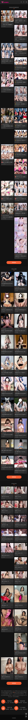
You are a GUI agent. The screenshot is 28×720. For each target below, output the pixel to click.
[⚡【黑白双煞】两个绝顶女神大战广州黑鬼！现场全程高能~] (20, 148)
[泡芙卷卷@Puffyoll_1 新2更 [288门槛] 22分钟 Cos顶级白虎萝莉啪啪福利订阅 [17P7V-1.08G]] (20, 342)
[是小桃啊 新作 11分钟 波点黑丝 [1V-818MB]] (20, 444)
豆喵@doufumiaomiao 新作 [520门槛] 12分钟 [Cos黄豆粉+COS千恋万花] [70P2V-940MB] (7, 393)
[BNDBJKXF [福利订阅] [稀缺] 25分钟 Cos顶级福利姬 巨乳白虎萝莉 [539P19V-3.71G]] (20, 279)
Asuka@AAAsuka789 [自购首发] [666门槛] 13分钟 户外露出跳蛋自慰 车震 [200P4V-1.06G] (7, 283)
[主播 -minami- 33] (20, 546)
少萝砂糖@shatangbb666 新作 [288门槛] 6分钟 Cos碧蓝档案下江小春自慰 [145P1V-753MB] (21, 393)
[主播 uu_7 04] (20, 574)
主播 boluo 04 (18, 628)
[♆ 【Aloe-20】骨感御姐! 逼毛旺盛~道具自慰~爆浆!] (7, 16)
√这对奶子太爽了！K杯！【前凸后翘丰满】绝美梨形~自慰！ (7, 61)
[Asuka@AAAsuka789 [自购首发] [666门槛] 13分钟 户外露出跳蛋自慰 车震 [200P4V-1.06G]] (7, 276)
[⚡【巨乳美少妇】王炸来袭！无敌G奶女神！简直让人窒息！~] (20, 61)
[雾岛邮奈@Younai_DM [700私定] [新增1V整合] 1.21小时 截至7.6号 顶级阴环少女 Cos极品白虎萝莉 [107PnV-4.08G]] (7, 342)
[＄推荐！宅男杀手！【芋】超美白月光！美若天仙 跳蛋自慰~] (20, 14)
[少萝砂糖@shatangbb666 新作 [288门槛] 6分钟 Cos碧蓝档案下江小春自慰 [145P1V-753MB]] (20, 384)
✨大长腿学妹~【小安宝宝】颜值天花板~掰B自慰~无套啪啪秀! (20, 125)
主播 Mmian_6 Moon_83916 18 (20, 539)
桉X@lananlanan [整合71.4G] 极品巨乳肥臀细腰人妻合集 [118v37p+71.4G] (21, 470)
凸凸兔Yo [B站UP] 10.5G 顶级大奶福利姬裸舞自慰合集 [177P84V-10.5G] (20, 435)
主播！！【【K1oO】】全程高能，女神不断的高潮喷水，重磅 (20, 53)
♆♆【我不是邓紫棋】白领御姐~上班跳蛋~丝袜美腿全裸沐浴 (7, 126)
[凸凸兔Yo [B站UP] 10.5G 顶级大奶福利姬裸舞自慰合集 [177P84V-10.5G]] (20, 425)
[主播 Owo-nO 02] (7, 490)
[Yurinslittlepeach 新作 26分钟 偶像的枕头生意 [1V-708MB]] (7, 460)
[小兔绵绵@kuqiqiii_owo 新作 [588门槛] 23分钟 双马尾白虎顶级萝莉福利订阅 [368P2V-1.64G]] (7, 404)
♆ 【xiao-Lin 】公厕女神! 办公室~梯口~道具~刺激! (6, 217)
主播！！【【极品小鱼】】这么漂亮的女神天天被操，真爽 (20, 39)
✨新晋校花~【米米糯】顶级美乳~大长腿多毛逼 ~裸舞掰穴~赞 (20, 104)
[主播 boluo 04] (20, 617)
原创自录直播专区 (6, 22)
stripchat (4, 494)
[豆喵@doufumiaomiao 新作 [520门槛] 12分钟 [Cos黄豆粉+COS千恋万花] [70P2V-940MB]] (7, 384)
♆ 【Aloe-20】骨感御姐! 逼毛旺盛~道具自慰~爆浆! (7, 24)
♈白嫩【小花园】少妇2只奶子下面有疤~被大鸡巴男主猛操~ (7, 198)
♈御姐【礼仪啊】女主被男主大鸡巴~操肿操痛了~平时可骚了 (7, 162)
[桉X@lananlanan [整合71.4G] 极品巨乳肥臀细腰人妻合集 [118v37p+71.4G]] (20, 462)
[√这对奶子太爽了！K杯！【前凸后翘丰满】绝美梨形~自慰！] (7, 50)
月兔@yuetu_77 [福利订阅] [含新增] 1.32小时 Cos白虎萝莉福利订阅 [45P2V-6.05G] (21, 372)
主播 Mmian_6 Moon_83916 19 (7, 539)
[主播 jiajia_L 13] (7, 593)
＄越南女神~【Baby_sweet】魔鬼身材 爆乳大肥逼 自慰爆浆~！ (20, 256)
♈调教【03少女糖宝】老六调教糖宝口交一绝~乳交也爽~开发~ (20, 198)
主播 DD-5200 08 (19, 605)
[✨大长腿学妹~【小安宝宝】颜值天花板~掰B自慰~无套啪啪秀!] (20, 115)
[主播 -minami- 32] (20, 560)
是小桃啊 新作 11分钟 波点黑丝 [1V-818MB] (20, 451)
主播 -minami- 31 (5, 581)
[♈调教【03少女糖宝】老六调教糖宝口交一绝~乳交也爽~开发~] (20, 188)
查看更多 (14, 262)
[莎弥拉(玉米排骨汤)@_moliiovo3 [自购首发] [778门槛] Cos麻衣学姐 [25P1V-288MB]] (20, 300)
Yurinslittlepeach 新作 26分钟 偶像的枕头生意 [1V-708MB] (7, 467)
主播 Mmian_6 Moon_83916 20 (20, 525)
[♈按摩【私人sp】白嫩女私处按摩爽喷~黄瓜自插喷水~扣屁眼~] (20, 166)
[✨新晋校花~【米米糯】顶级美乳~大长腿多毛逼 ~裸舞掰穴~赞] (20, 93)
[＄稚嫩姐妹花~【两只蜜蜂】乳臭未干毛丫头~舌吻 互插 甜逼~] (20, 206)
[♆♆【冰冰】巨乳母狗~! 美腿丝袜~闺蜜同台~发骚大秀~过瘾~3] (7, 79)
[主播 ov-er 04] (7, 504)
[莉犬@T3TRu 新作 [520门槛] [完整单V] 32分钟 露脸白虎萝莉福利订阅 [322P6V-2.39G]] (20, 321)
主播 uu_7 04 (17, 581)
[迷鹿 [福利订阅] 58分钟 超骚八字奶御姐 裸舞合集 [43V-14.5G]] (7, 443)
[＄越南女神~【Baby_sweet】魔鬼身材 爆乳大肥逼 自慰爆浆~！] (20, 235)
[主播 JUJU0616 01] (20, 665)
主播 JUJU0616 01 (19, 676)
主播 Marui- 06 (4, 524)
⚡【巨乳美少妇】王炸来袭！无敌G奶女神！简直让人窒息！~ (20, 67)
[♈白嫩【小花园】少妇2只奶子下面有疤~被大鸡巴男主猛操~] (7, 188)
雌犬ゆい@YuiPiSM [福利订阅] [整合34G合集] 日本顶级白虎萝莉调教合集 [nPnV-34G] (7, 330)
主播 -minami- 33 (18, 553)
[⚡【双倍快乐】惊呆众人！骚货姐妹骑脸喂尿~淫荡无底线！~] (20, 133)
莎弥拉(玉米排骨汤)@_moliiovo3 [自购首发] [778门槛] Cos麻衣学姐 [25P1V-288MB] (20, 309)
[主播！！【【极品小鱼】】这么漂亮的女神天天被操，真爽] (20, 30)
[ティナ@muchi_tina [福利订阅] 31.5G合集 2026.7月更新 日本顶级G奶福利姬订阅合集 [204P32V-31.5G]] (7, 425)
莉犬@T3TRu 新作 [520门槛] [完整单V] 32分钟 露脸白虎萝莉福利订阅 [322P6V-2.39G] (21, 330)
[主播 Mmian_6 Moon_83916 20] (20, 518)
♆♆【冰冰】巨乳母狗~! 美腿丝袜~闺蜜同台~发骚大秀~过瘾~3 (7, 89)
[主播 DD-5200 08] (20, 593)
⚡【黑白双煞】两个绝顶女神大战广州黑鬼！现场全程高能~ (20, 154)
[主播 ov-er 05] (20, 490)
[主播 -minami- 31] (7, 574)
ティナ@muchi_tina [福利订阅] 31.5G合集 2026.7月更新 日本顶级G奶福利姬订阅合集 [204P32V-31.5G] (7, 434)
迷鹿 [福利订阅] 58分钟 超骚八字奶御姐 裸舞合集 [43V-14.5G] (7, 450)
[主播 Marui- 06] (7, 518)
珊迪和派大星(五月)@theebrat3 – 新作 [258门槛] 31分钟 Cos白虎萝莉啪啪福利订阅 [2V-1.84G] (21, 414)
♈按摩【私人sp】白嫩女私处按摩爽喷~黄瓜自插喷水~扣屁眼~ (21, 176)
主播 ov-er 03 (18, 510)
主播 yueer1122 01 (5, 555)
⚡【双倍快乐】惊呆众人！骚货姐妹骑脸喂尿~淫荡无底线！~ (20, 140)
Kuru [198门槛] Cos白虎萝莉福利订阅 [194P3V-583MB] (7, 372)
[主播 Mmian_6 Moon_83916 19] (7, 532)
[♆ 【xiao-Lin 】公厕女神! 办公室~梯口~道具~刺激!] (7, 208)
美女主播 (4, 281)
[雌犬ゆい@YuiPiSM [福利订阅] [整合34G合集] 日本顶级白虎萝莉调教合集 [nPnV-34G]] (7, 321)
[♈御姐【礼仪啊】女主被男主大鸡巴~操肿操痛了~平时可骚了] (7, 151)
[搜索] (21, 2)
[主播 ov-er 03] (20, 504)
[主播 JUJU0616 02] (7, 665)
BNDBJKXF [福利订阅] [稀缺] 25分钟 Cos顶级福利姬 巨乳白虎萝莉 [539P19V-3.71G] (20, 289)
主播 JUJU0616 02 (5, 676)
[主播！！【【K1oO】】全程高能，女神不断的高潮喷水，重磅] (20, 46)
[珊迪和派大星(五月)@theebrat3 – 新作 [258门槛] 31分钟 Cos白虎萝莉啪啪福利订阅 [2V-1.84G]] (20, 404)
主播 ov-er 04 (4, 510)
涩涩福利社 (5, 2)
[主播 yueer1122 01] (7, 547)
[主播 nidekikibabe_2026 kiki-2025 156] (20, 641)
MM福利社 (14, 717)
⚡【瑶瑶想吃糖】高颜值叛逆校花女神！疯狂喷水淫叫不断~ (20, 82)
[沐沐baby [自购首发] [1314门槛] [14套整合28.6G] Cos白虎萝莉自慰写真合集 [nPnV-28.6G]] (7, 300)
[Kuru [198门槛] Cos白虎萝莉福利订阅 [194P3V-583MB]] (7, 363)
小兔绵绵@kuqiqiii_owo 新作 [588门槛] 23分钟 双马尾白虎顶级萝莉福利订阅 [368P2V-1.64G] (7, 414)
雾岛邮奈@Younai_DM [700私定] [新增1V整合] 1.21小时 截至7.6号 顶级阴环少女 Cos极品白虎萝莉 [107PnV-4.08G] (7, 351)
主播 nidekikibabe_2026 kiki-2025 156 (20, 653)
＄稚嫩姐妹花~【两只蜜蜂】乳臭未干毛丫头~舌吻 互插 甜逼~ (20, 213)
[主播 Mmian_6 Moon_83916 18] (20, 532)
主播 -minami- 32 (18, 567)
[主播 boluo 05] (7, 617)
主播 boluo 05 (4, 629)
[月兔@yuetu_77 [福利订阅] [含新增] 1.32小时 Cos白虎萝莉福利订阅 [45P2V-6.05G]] (20, 363)
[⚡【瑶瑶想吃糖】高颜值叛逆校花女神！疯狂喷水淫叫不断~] (20, 75)
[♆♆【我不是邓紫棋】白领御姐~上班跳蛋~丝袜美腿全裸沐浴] (7, 115)
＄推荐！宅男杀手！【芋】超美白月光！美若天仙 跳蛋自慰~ (20, 21)
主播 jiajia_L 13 (4, 605)
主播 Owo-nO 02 (5, 496)
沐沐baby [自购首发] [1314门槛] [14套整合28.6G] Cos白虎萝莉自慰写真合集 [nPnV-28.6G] (7, 309)
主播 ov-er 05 (18, 496)
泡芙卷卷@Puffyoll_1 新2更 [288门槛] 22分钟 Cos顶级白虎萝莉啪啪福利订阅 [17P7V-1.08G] (21, 351)
